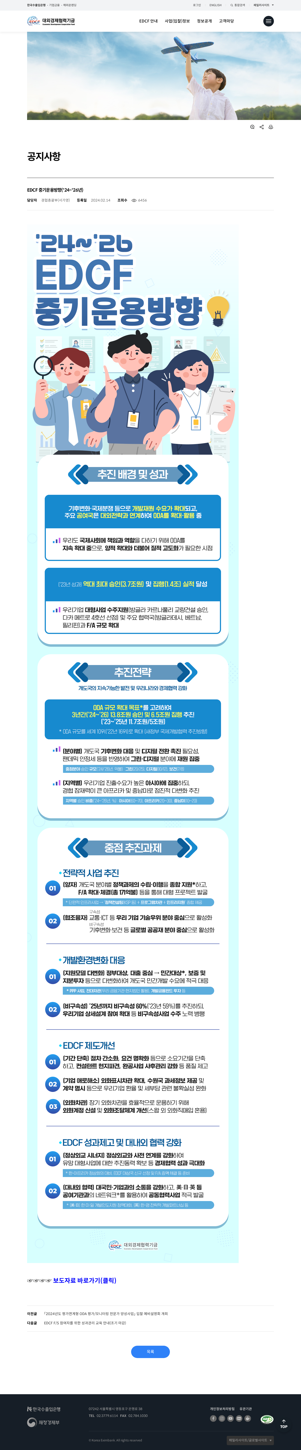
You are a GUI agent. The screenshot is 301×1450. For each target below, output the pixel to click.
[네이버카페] (247, 1418)
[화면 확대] (252, 127)
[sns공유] (261, 127)
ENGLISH (215, 5)
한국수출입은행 (36, 5)
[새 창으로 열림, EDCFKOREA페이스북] (213, 1418)
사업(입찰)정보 (177, 21)
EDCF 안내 (148, 21)
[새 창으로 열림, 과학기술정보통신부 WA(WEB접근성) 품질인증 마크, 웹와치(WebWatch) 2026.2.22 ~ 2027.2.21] (267, 1419)
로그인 (197, 5)
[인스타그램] (222, 1418)
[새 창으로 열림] (43, 1410)
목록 (150, 1351)
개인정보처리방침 (222, 1409)
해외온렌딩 (69, 5)
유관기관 (246, 1409)
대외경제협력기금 (51, 21)
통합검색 (239, 5)
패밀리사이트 (261, 5)
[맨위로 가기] (284, 1434)
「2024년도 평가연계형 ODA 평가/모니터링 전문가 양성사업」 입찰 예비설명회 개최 (106, 1314)
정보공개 (204, 21)
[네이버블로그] (239, 1418)
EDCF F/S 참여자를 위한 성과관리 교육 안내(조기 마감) (85, 1323)
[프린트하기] (271, 127)
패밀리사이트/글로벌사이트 (248, 1440)
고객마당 (226, 21)
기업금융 (54, 5)
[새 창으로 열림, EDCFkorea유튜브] (230, 1418)
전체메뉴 (268, 21)
